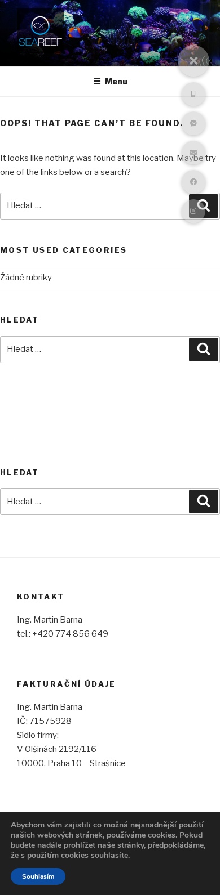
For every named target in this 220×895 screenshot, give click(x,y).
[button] (193, 61)
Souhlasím (38, 876)
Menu (116, 81)
